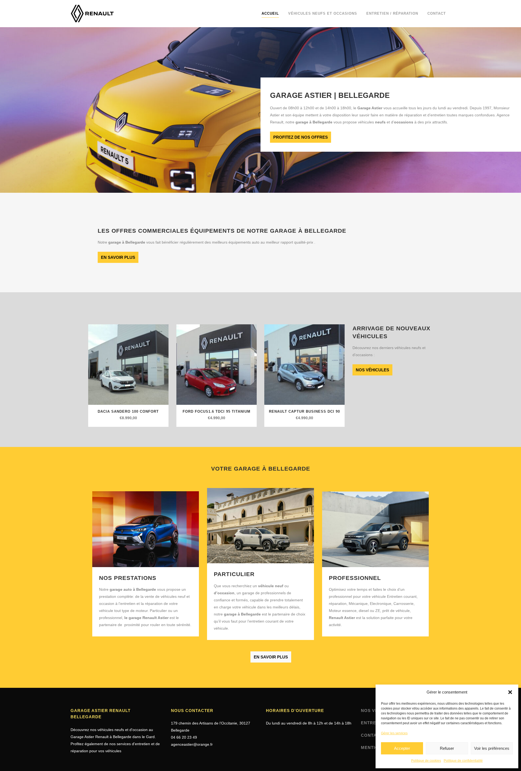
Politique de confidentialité (463, 761)
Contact (372, 735)
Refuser (447, 748)
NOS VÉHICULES (372, 370)
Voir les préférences (491, 748)
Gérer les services (394, 733)
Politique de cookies (426, 761)
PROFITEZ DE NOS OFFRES (300, 137)
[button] (510, 692)
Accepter (402, 748)
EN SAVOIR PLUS (118, 257)
